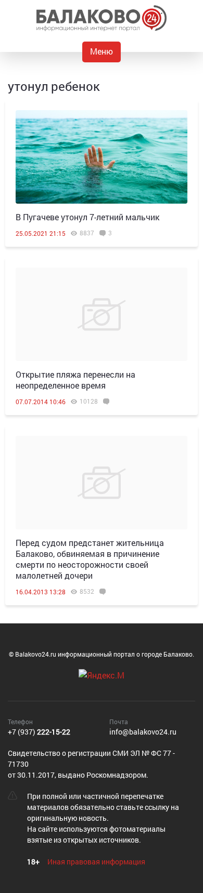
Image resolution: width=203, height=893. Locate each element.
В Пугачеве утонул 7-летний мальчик (87, 216)
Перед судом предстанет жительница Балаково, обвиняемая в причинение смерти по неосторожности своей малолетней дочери (90, 559)
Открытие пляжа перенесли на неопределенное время (75, 380)
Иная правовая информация (96, 862)
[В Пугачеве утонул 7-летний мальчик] (101, 157)
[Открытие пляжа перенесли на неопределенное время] (101, 314)
